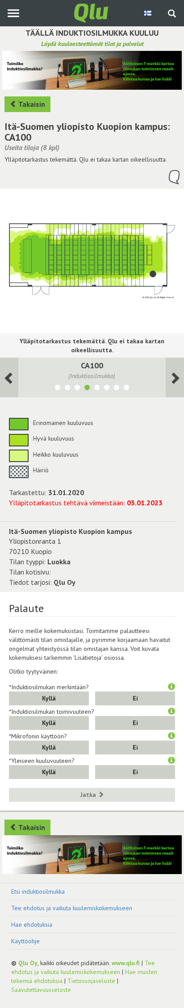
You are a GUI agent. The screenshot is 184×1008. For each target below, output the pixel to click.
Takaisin (31, 104)
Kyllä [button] (49, 698)
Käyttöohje (25, 941)
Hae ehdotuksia (31, 925)
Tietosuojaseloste (91, 981)
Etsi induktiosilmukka (38, 891)
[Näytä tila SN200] (116, 389)
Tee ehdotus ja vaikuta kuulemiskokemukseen (71, 908)
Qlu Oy (28, 963)
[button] (171, 687)
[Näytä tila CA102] (107, 389)
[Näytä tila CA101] (97, 389)
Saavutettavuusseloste (41, 990)
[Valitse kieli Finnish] (148, 13)
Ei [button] (135, 698)
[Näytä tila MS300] (58, 389)
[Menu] (13, 13)
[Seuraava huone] (9, 377)
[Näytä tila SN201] (126, 389)
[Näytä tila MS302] (77, 389)
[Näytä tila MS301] (67, 389)
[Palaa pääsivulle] (92, 12)
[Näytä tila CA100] (87, 389)
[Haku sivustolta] (172, 14)
